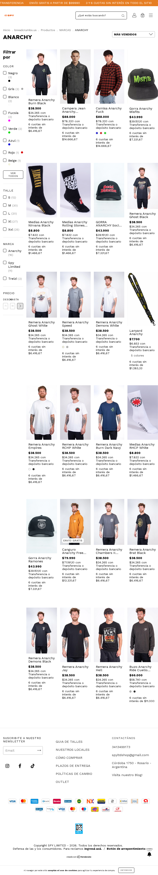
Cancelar (9, 126)
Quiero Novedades (115, 126)
